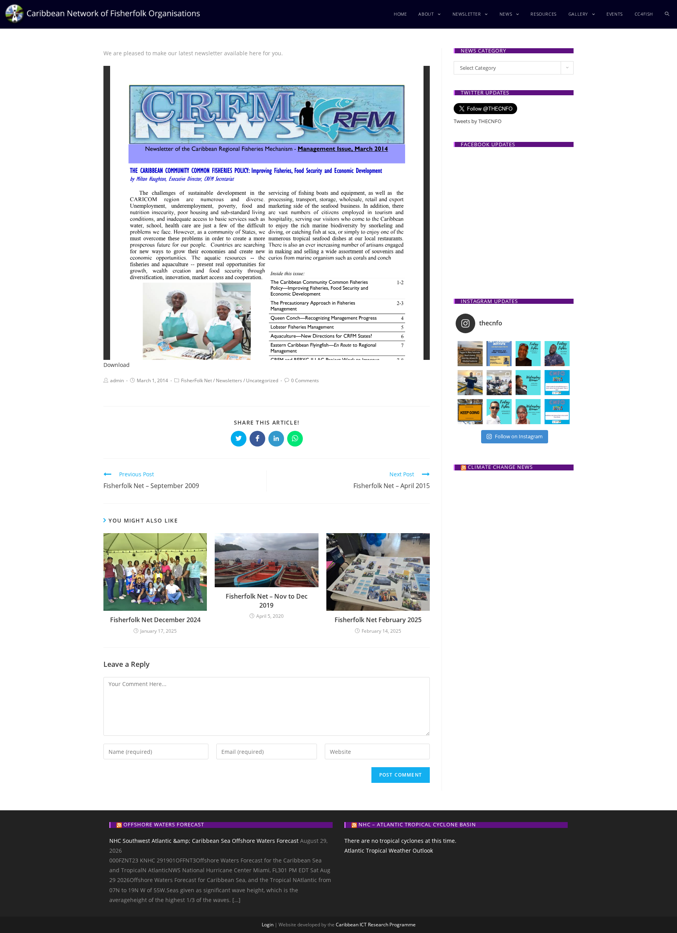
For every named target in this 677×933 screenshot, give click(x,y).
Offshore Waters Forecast (163, 824)
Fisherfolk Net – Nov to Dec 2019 (267, 600)
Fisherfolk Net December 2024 (155, 619)
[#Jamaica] (470, 353)
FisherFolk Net (196, 380)
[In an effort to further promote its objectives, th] (499, 382)
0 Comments (305, 380)
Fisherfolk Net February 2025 (378, 619)
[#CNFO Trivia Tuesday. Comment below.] (557, 411)
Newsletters (229, 380)
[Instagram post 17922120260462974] (557, 382)
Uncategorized (262, 380)
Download (116, 364)
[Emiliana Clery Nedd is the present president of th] (528, 411)
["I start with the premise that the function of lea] (470, 411)
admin (117, 380)
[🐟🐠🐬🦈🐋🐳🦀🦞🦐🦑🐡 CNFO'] (499, 353)
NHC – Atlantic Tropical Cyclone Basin (417, 824)
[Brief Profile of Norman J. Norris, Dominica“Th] (528, 353)
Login (267, 924)
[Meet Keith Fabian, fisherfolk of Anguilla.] (470, 382)
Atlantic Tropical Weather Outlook (388, 850)
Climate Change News (500, 466)
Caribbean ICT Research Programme (376, 924)
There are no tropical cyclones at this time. (400, 840)
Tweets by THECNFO (477, 121)
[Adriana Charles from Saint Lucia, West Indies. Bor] (528, 382)
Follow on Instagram (519, 436)
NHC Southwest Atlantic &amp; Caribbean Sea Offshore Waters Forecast (204, 840)
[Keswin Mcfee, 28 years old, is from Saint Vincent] (557, 353)
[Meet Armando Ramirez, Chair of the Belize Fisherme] (499, 411)
